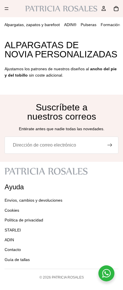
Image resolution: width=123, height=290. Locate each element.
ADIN (9, 240)
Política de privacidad (24, 220)
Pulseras (88, 24)
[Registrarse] (110, 145)
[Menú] (6, 8)
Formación (110, 24)
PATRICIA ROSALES (68, 277)
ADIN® (70, 24)
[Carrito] (116, 8)
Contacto (13, 249)
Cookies (12, 210)
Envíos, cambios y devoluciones (33, 200)
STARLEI (13, 230)
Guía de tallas (17, 259)
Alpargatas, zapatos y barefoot (32, 24)
